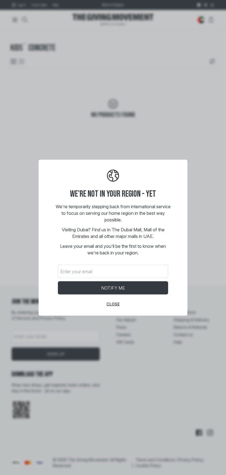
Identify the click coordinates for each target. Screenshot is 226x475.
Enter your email (76, 271)
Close (113, 303)
